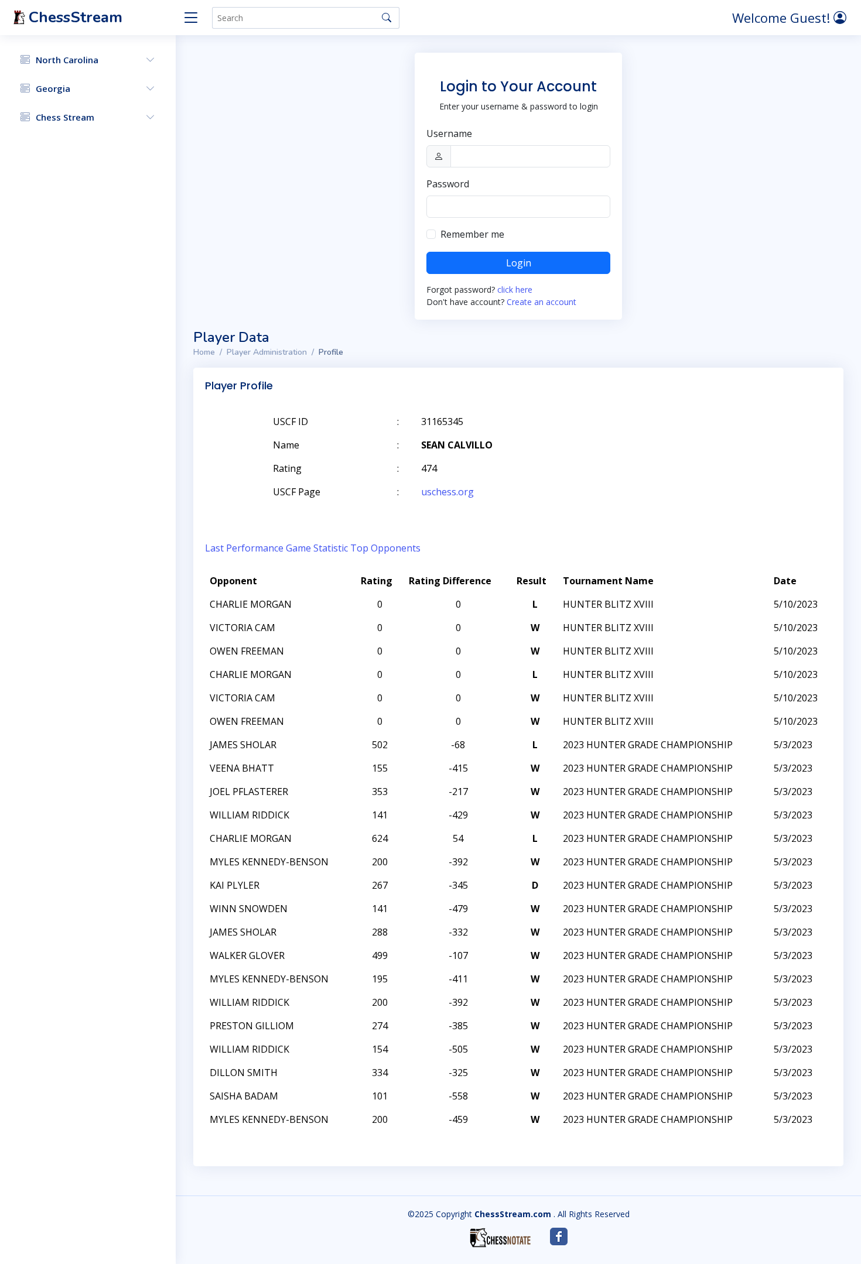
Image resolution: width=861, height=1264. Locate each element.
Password (447, 183)
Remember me (472, 234)
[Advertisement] (696, 439)
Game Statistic (317, 548)
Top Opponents (385, 548)
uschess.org (447, 491)
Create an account (541, 301)
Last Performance (244, 548)
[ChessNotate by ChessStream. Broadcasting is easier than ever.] (500, 1237)
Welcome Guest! (782, 17)
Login (518, 262)
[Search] (386, 18)
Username (449, 133)
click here (514, 289)
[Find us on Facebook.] (559, 1236)
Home (204, 352)
